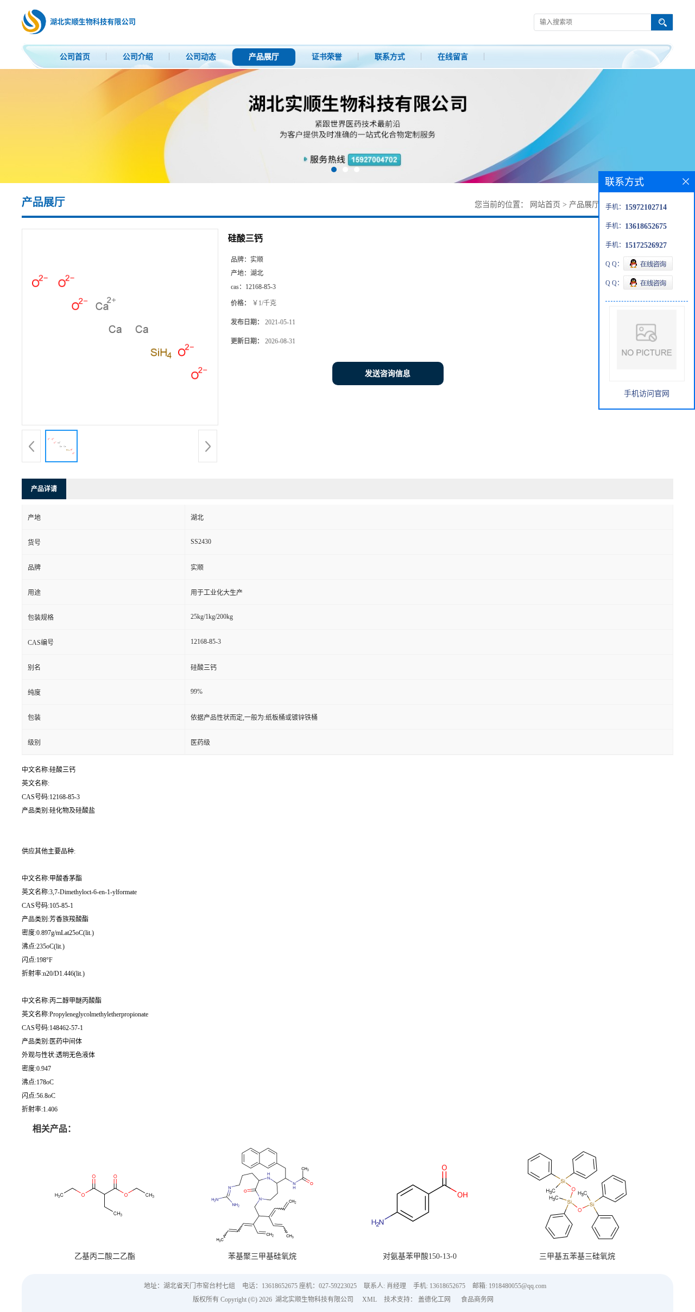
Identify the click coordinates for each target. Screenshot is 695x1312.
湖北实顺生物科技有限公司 (314, 1299)
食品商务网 (477, 1299)
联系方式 (390, 57)
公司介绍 (138, 57)
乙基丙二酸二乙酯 (104, 1256)
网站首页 (545, 204)
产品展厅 (264, 57)
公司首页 (75, 57)
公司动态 (201, 57)
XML (369, 1299)
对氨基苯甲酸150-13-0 (420, 1256)
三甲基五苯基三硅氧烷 (577, 1256)
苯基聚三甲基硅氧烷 (262, 1256)
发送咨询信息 (387, 373)
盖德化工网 (434, 1299)
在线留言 (453, 57)
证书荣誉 (327, 57)
